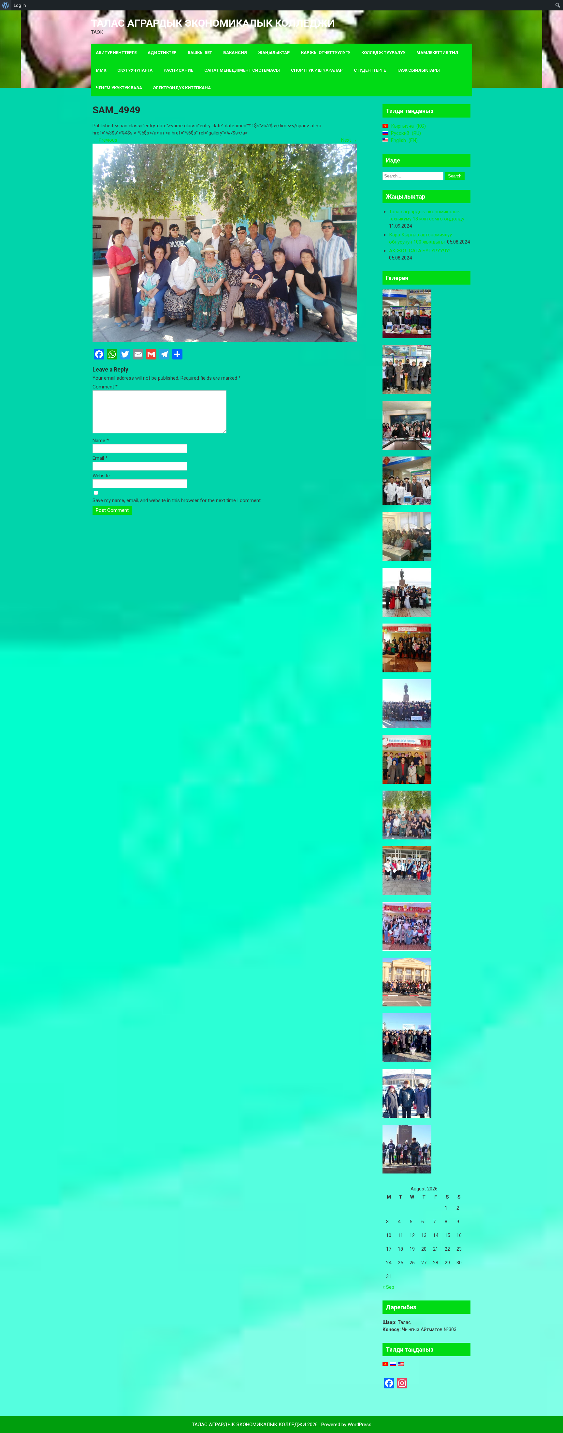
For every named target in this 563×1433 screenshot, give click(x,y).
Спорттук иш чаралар (317, 70)
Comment (105, 387)
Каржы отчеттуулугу (325, 52)
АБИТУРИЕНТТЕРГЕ (116, 52)
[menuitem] (5, 5)
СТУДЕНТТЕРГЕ (370, 70)
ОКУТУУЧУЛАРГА (134, 70)
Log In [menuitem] (20, 5)
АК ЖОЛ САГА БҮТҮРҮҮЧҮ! (419, 251)
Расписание (178, 70)
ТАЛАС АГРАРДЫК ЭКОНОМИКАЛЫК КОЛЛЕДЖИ (213, 23)
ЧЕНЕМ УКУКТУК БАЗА (119, 87)
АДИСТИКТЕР (162, 52)
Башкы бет (200, 52)
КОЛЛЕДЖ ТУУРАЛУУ (383, 52)
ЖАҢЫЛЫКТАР (274, 52)
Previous (105, 140)
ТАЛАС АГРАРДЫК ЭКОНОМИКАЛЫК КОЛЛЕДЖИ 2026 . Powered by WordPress (281, 1424)
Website (101, 476)
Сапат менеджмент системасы (242, 70)
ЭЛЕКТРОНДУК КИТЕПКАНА (182, 87)
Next (349, 140)
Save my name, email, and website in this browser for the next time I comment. (177, 500)
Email (100, 458)
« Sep (388, 1287)
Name (101, 440)
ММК (101, 70)
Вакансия (235, 52)
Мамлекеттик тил (437, 52)
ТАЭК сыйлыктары (418, 70)
